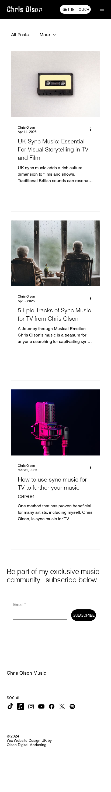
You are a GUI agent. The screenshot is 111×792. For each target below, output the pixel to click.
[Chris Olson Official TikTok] (10, 706)
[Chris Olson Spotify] (72, 706)
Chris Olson (25, 9)
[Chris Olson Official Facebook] (51, 706)
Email (19, 604)
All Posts (20, 34)
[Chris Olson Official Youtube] (41, 706)
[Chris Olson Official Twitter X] (62, 706)
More (45, 34)
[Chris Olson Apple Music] (20, 706)
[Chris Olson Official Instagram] (31, 706)
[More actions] (92, 129)
